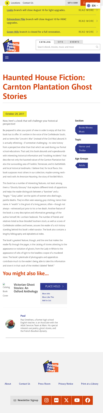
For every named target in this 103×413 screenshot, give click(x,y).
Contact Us (28, 2)
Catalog (45, 42)
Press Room (44, 383)
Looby (10, 10)
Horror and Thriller (84, 148)
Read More (87, 10)
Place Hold (53, 286)
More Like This (48, 297)
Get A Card (73, 3)
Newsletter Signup (28, 400)
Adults (82, 165)
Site (60, 42)
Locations (15, 2)
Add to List (46, 300)
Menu (14, 57)
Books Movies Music (86, 129)
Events (75, 42)
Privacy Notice (65, 383)
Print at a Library (89, 383)
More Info (46, 294)
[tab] (45, 42)
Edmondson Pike (16, 19)
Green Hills (13, 32)
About (8, 383)
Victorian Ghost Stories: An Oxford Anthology (26, 288)
